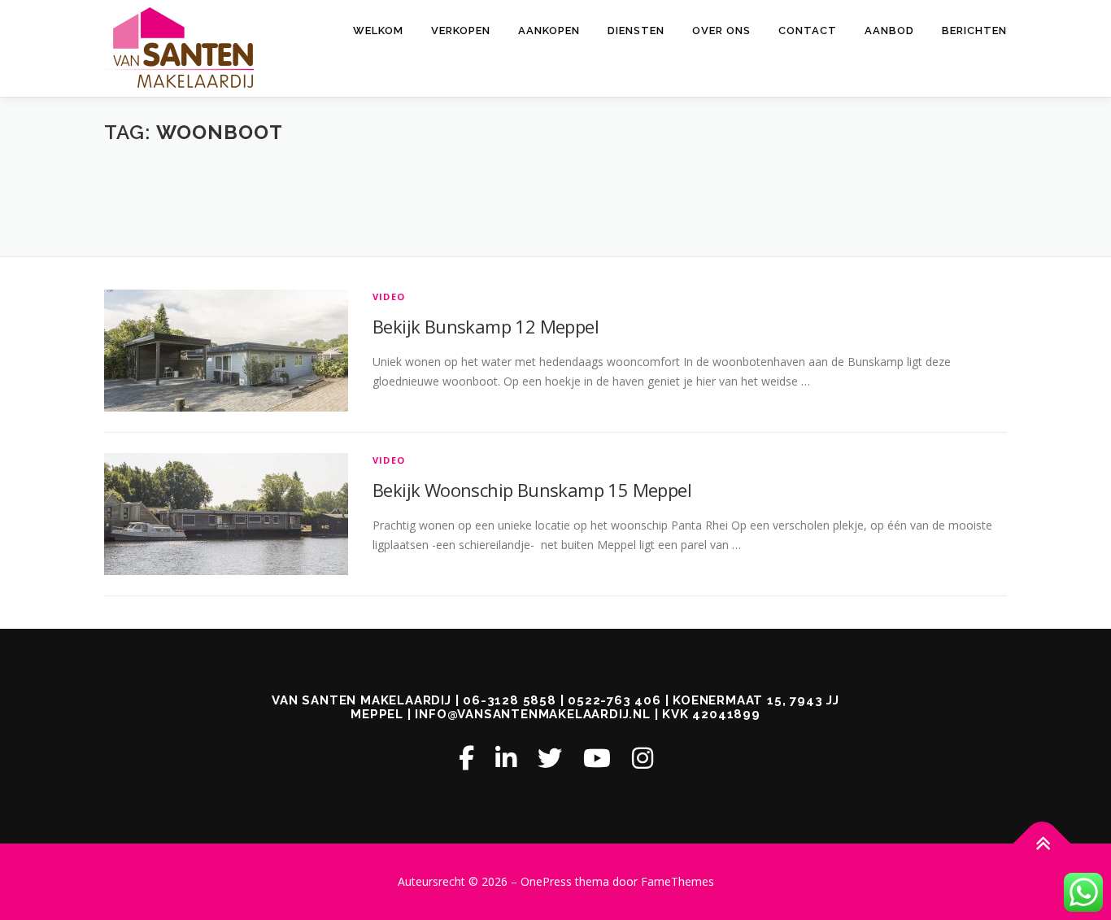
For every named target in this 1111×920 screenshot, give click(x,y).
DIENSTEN (636, 30)
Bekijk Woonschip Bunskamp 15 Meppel (532, 489)
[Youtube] (597, 757)
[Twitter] (550, 757)
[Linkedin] (505, 757)
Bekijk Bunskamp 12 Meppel (486, 326)
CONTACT (807, 30)
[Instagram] (642, 757)
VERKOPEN (460, 30)
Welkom (378, 30)
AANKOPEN (549, 30)
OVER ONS (721, 30)
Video (389, 296)
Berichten (974, 30)
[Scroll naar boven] (1042, 844)
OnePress (546, 881)
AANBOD (889, 30)
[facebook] (466, 757)
